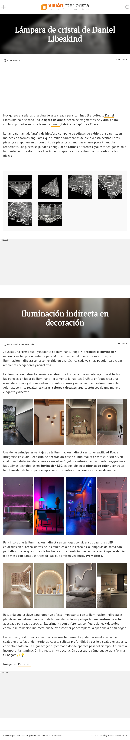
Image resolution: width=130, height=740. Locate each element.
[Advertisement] (65, 89)
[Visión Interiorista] (65, 7)
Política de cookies (52, 735)
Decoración (13, 344)
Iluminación (13, 60)
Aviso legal (9, 735)
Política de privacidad (28, 735)
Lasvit (55, 124)
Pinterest (24, 664)
